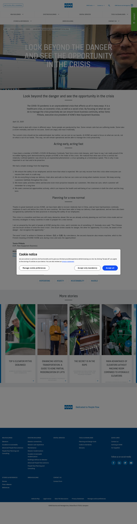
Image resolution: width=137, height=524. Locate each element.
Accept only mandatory (87, 268)
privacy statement (68, 261)
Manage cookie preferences (34, 268)
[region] (68, 262)
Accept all (110, 268)
